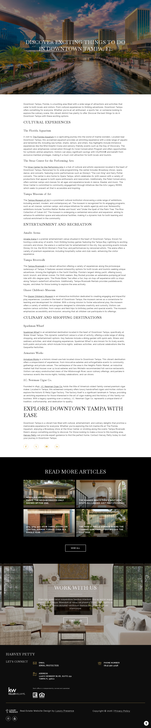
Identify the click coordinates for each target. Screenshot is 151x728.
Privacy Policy (122, 711)
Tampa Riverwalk (36, 266)
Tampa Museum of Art (39, 200)
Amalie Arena (29, 239)
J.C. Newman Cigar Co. (52, 386)
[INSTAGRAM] (8, 718)
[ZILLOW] (14, 718)
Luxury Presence (64, 711)
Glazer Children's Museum (40, 296)
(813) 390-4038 (111, 665)
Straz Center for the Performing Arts (45, 167)
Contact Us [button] (75, 621)
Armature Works (31, 359)
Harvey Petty (29, 435)
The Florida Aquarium (43, 137)
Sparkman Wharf (31, 332)
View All (75, 548)
